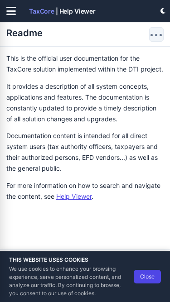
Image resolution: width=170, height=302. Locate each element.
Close (147, 276)
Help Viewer (74, 196)
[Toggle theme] (162, 11)
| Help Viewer (62, 11)
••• (156, 34)
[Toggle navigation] (11, 11)
